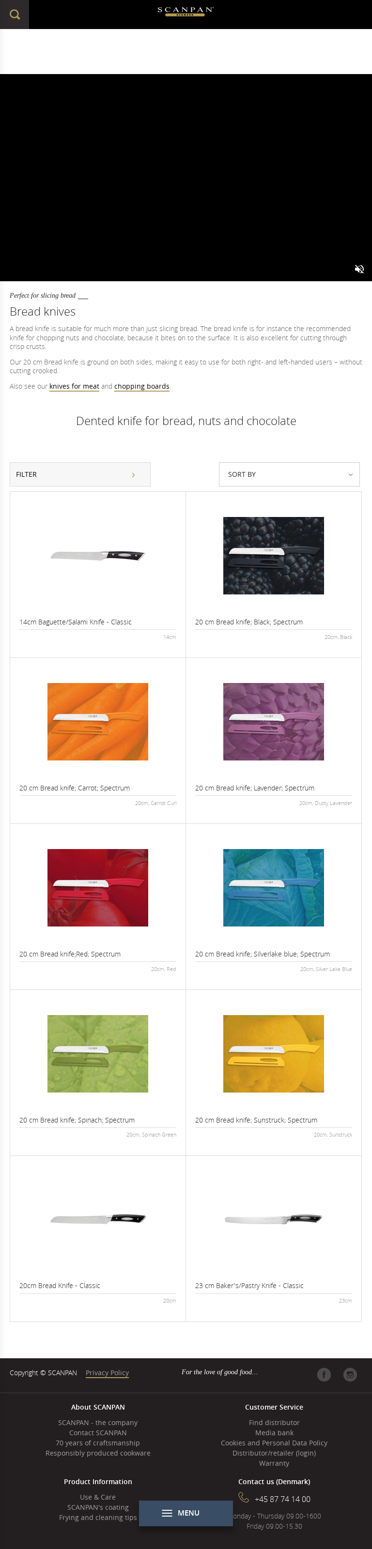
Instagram (350, 1374)
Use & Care (98, 1497)
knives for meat (74, 386)
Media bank (274, 1432)
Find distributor (274, 1422)
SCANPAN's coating (98, 1507)
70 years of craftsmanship (98, 1442)
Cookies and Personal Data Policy (274, 1442)
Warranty (274, 1463)
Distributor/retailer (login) (274, 1453)
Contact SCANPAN (98, 1432)
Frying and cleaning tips (98, 1517)
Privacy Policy (107, 1372)
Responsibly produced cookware (98, 1453)
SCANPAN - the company (98, 1422)
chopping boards (142, 386)
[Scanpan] (186, 14)
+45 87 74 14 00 (282, 1499)
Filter (26, 474)
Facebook (324, 1374)
